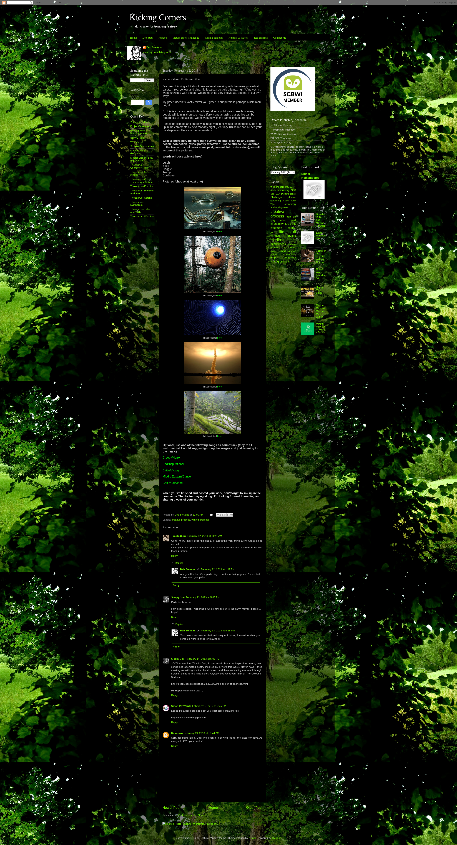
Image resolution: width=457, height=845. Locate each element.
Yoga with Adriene (140, 122)
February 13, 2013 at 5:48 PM (203, 597)
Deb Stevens (154, 47)
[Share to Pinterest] (231, 515)
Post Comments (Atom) (191, 815)
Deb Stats (147, 37)
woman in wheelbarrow (283, 254)
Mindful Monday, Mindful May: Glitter (321, 311)
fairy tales (278, 220)
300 (293, 190)
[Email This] (218, 515)
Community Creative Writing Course (321, 256)
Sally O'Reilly (137, 137)
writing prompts (200, 519)
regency (274, 251)
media (275, 240)
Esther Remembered (321, 235)
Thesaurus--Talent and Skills (140, 210)
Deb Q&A (275, 194)
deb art (291, 216)
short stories (288, 251)
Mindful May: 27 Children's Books (321, 328)
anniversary (290, 204)
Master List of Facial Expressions (141, 159)
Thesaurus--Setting (141, 197)
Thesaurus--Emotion (142, 186)
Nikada (253, 838)
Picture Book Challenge (186, 37)
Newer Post (171, 807)
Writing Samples (214, 37)
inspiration (276, 227)
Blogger (276, 838)
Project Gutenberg (140, 126)
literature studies (283, 235)
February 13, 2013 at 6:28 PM (218, 630)
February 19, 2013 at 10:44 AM (201, 733)
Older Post (254, 807)
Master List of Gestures (138, 152)
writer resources (283, 257)
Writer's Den (137, 142)
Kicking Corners (157, 16)
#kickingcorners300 (281, 187)
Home (133, 37)
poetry (292, 247)
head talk (290, 224)
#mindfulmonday (279, 190)
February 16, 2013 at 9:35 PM (209, 706)
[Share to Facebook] (228, 515)
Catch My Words (181, 706)
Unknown (177, 733)
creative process (181, 519)
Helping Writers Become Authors (139, 132)
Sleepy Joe (178, 597)
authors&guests (279, 207)
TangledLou (178, 536)
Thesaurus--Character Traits (139, 166)
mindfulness (278, 244)
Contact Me (279, 37)
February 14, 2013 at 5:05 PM (203, 659)
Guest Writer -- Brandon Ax (321, 273)
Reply (174, 555)
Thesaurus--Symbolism (137, 203)
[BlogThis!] (221, 515)
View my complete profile (157, 52)
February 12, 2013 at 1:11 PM (218, 569)
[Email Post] (211, 514)
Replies (179, 563)
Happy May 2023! (319, 290)
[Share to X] (225, 515)
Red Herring (261, 37)
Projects (163, 37)
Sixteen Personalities (142, 146)
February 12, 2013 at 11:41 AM (204, 536)
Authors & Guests (238, 37)
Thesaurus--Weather (142, 216)
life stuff (287, 232)
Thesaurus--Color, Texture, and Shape (141, 180)
